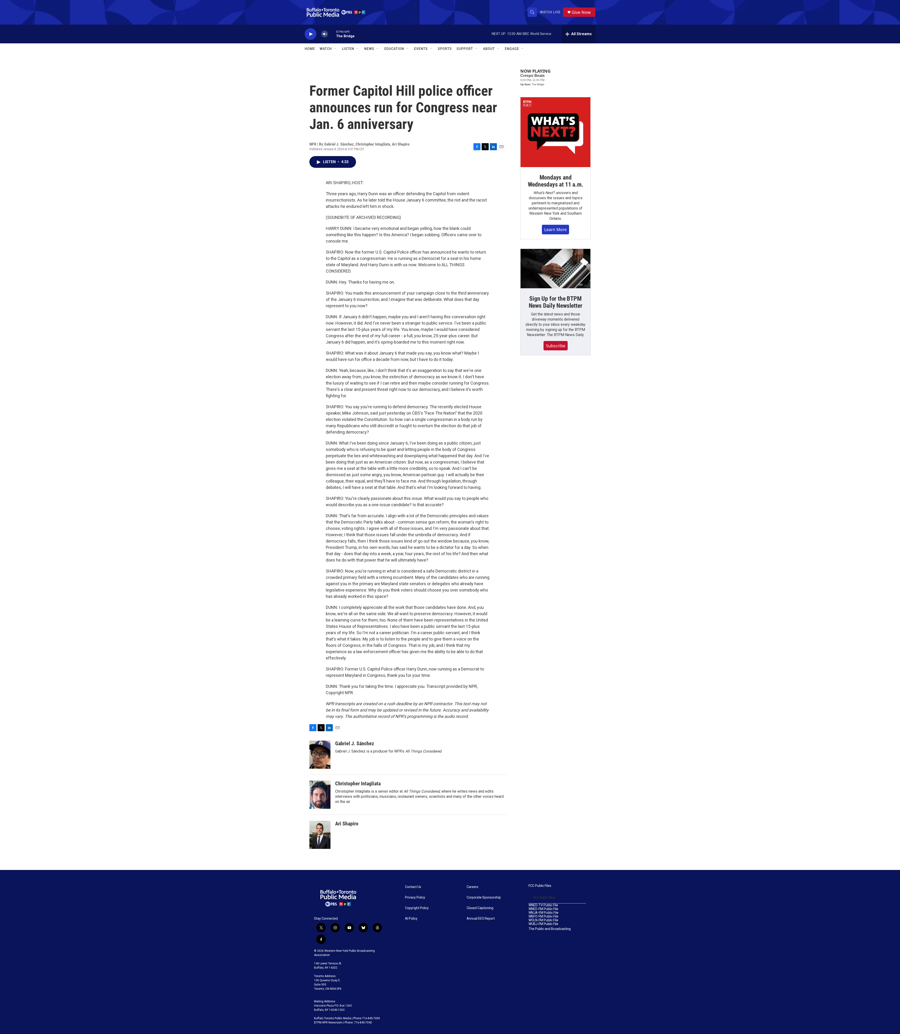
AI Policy (411, 918)
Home (310, 49)
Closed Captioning (480, 908)
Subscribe (555, 345)
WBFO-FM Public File (543, 916)
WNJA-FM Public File (544, 912)
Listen (348, 49)
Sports (445, 49)
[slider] (332, 33)
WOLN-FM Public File (543, 920)
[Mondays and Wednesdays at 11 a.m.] (555, 132)
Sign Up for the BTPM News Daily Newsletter (555, 302)
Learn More (555, 229)
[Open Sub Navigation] (335, 49)
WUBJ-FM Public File (543, 924)
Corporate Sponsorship (484, 897)
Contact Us (413, 887)
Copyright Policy (417, 908)
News (369, 49)
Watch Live (550, 12)
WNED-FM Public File (543, 909)
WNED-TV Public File (543, 905)
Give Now (581, 12)
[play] (310, 34)
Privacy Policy (415, 897)
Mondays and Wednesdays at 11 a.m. (555, 181)
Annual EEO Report (481, 918)
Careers (472, 887)
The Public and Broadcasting (550, 929)
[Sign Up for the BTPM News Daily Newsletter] (555, 268)
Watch (326, 49)
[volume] (325, 34)
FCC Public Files (540, 886)
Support (465, 49)
